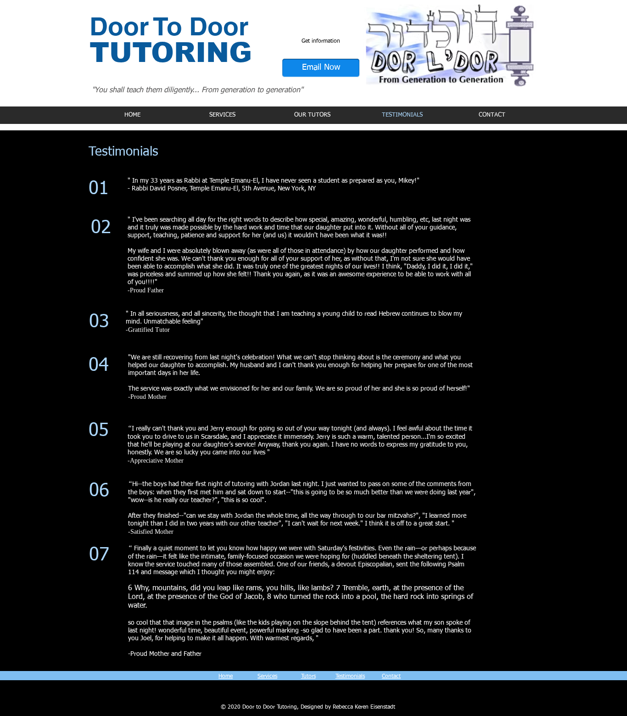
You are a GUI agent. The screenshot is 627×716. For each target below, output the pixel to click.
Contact (391, 676)
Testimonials (350, 676)
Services (267, 676)
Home (225, 676)
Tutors (308, 676)
